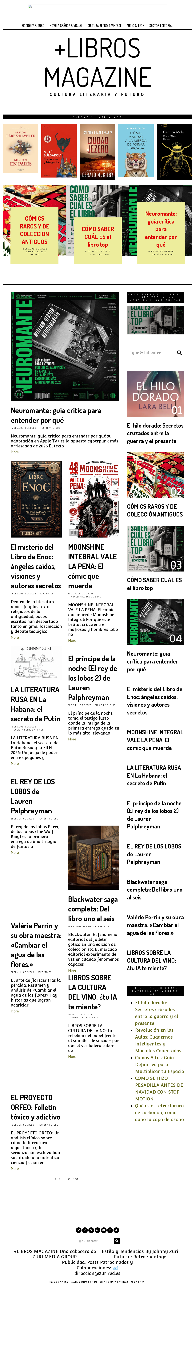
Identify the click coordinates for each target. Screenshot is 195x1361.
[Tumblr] (110, 1230)
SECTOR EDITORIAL (161, 25)
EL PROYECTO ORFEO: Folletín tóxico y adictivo (35, 1107)
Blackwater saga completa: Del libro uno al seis (93, 908)
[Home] (116, 1230)
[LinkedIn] (97, 1230)
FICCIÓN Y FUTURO (33, 25)
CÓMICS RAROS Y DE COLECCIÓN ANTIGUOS (155, 510)
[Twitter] (79, 1230)
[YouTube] (104, 1230)
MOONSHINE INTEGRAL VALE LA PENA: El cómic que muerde (92, 566)
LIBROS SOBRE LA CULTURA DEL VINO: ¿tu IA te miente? (92, 992)
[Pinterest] (91, 1230)
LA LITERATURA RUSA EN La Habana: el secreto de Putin (35, 704)
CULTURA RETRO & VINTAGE (104, 25)
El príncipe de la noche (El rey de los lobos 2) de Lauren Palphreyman (92, 678)
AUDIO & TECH (135, 25)
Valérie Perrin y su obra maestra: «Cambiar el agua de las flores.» (36, 945)
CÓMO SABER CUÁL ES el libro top (34, 236)
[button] (179, 352)
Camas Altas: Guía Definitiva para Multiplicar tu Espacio (159, 1064)
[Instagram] (85, 1230)
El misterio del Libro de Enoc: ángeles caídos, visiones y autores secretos (161, 221)
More (15, 451)
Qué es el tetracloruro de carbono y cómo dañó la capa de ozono (159, 1112)
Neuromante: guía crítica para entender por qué (98, 229)
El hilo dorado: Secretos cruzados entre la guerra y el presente (155, 432)
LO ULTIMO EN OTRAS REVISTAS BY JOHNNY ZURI (155, 990)
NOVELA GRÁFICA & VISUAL (66, 25)
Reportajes (162, 254)
